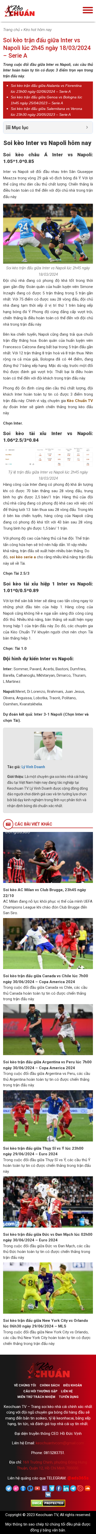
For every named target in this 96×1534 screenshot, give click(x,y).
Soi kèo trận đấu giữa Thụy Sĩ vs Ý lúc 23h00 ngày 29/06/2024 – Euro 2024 (43, 1151)
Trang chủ (11, 29)
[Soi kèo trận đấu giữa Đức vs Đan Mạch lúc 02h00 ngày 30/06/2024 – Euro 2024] (48, 1201)
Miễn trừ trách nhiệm (36, 1397)
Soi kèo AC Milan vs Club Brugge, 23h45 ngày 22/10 (44, 893)
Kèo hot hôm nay (38, 29)
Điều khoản (72, 1385)
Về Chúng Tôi (25, 1385)
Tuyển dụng (69, 1397)
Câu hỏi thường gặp (40, 1391)
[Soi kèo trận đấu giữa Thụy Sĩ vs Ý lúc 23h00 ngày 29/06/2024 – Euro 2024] (48, 1115)
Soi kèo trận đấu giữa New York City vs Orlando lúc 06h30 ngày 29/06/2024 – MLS (45, 1323)
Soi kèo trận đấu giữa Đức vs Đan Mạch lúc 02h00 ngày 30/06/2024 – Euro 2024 (47, 1237)
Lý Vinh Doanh (33, 767)
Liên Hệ (67, 1391)
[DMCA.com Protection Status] (48, 1503)
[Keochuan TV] (35, 11)
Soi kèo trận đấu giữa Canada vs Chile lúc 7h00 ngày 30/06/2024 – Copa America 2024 (45, 979)
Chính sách (50, 1385)
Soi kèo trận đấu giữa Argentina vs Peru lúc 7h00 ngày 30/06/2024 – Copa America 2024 (47, 1065)
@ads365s (78, 1477)
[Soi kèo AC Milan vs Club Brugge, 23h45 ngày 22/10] (48, 857)
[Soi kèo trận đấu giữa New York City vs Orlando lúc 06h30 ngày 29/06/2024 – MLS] (48, 1287)
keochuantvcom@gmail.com (60, 1443)
